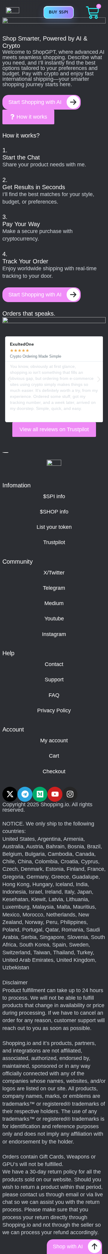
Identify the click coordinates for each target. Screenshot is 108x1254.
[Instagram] (69, 794)
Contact (54, 664)
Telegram (54, 588)
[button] (9, 379)
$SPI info (54, 496)
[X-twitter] (9, 794)
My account (54, 741)
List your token (54, 527)
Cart (54, 756)
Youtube (54, 619)
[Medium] (39, 794)
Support (54, 680)
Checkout (54, 771)
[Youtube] (54, 794)
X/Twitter (54, 573)
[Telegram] (24, 794)
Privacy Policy (54, 710)
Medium (54, 603)
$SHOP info (54, 512)
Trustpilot (54, 542)
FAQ (54, 695)
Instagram (54, 634)
